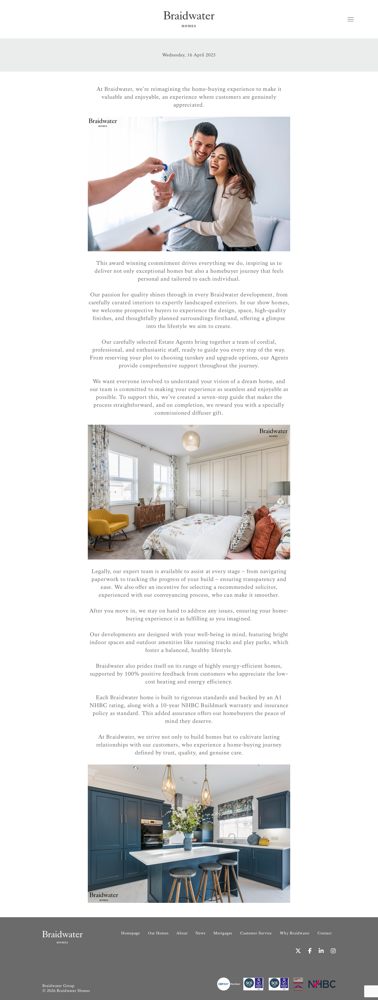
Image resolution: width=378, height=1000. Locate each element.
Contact (325, 933)
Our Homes (158, 933)
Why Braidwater (295, 933)
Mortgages (222, 933)
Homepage (130, 933)
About (182, 933)
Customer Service (256, 933)
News (200, 933)
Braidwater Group (58, 985)
